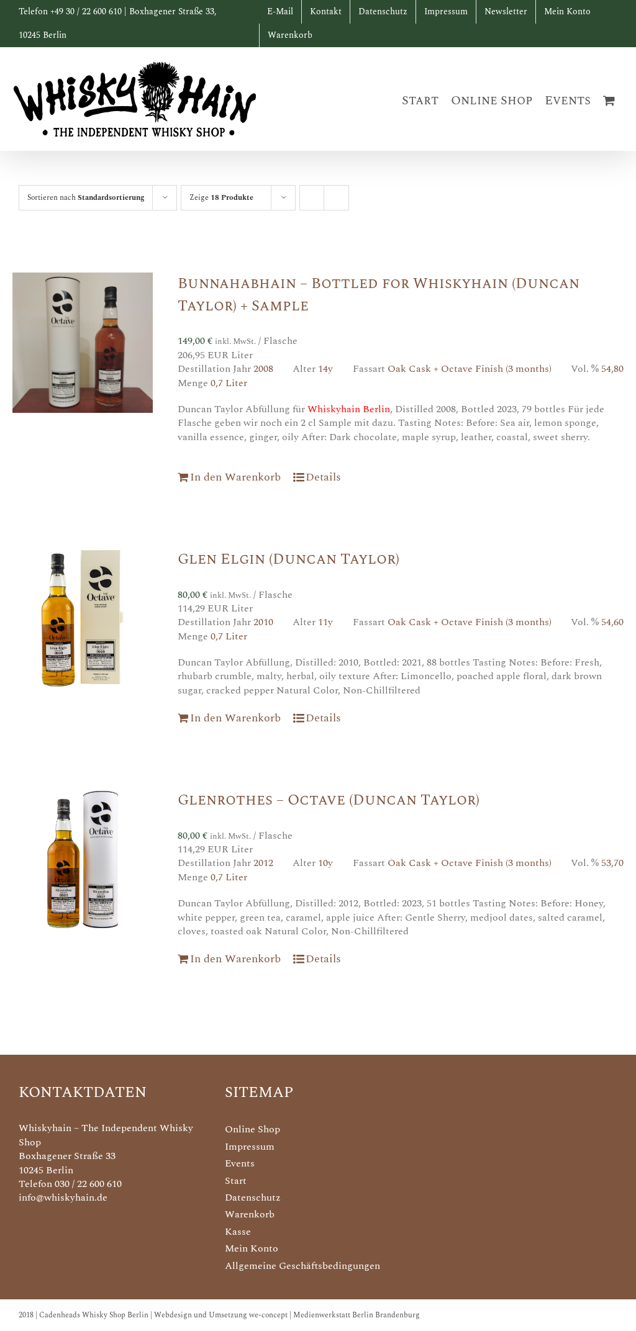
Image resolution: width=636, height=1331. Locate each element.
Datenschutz (253, 1197)
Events (240, 1163)
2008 (263, 368)
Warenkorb (250, 1214)
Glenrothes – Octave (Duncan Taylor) (328, 800)
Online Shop (252, 1129)
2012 (263, 862)
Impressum (250, 1146)
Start (236, 1181)
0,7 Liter (229, 383)
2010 (263, 622)
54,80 (612, 368)
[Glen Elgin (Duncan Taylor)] (82, 618)
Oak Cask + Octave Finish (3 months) (470, 368)
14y (325, 368)
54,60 (612, 622)
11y (325, 622)
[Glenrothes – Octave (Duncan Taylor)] (82, 859)
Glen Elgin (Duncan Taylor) (288, 559)
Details (323, 477)
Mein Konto (251, 1248)
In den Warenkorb (235, 477)
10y (325, 862)
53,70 (612, 862)
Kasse (238, 1232)
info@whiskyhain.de (63, 1197)
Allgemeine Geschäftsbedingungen (302, 1266)
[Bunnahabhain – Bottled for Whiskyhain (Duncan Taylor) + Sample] (82, 343)
